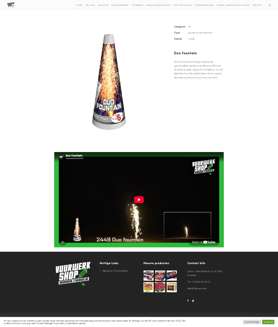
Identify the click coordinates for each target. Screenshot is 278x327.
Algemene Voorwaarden (115, 270)
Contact (257, 5)
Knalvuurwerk (120, 5)
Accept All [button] (268, 322)
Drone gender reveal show (233, 5)
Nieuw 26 (103, 5)
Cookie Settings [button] (252, 322)
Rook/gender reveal (158, 5)
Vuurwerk (137, 5)
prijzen (90, 5)
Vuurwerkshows (204, 5)
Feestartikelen (182, 5)
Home (80, 5)
